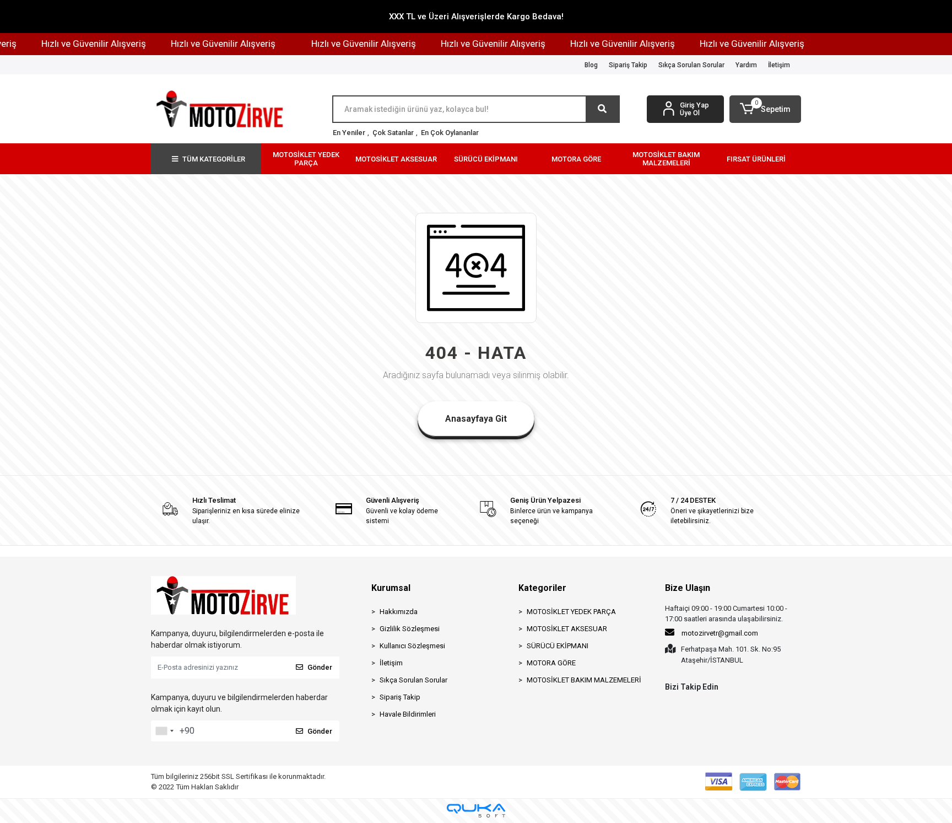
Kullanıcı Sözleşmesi (412, 646)
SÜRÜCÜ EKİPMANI (557, 646)
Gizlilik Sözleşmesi (410, 629)
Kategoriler (542, 588)
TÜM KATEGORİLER (213, 159)
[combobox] (164, 731)
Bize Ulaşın (687, 588)
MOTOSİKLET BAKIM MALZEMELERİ (584, 680)
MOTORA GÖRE (551, 663)
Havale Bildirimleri (408, 714)
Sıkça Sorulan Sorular (691, 65)
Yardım (746, 65)
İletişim (779, 65)
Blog (591, 65)
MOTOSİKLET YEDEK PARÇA (571, 611)
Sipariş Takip (628, 65)
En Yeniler (349, 132)
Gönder (319, 667)
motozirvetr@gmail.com (719, 633)
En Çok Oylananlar (450, 132)
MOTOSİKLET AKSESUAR (567, 629)
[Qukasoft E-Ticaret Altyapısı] (476, 810)
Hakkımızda (399, 611)
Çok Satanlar (393, 132)
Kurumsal (390, 588)
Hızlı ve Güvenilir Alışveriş (83, 43)
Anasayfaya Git (476, 418)
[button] (765, 109)
